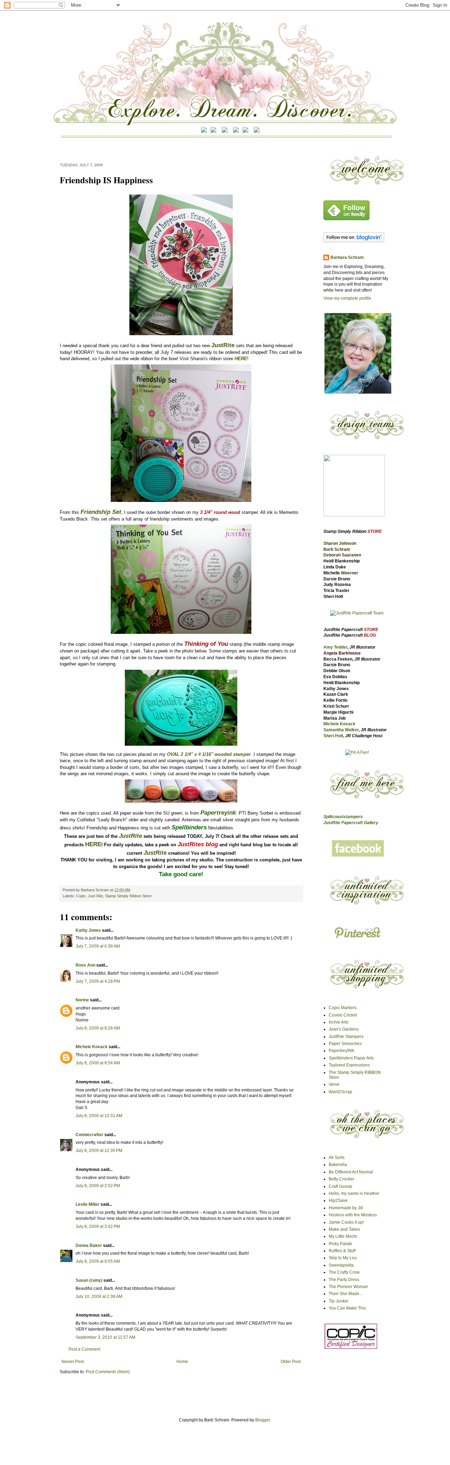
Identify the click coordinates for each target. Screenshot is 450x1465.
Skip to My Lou (343, 1257)
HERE (240, 358)
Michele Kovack (92, 1046)
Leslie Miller (87, 1204)
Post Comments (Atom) (108, 1371)
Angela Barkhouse (342, 653)
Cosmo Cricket (343, 1015)
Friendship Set (101, 511)
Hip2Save (338, 1200)
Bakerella (338, 1164)
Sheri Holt (333, 735)
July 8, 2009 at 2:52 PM (98, 1185)
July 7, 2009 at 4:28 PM (98, 981)
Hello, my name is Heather (354, 1193)
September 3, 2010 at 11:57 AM (105, 1337)
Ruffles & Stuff (342, 1250)
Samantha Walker (341, 729)
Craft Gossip (340, 1186)
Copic (81, 896)
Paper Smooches (345, 1043)
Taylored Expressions (349, 1065)
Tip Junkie (338, 1301)
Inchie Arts (338, 1022)
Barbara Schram (95, 890)
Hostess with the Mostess (353, 1214)
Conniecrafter (89, 1134)
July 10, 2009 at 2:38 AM (99, 1296)
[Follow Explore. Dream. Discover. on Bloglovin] (353, 240)
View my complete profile (347, 298)
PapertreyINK (341, 1050)
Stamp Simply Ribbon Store (128, 896)
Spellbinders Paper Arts (351, 1058)
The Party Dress (344, 1279)
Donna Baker (89, 1245)
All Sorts (337, 1157)
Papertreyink (218, 812)
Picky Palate (340, 1243)
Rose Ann (85, 965)
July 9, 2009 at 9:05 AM (98, 1261)
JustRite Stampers (346, 1036)
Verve (334, 1084)
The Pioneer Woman (348, 1286)
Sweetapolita (341, 1265)
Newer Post (73, 1361)
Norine (82, 1000)
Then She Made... (345, 1293)
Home (182, 1361)
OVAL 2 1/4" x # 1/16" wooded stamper (209, 754)
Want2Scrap (340, 1091)
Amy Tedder (335, 647)
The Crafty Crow (344, 1272)
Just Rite (95, 896)
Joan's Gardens (344, 1029)
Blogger (262, 1420)
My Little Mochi (343, 1236)
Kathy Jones (88, 930)
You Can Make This (347, 1308)
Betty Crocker (341, 1179)
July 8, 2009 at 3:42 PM (98, 1226)
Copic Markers (342, 1007)
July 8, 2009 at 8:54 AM (98, 1062)
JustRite (222, 345)
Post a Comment (84, 1349)
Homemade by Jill (346, 1207)
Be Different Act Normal (351, 1172)
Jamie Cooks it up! (346, 1222)
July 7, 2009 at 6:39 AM (98, 946)
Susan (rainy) (89, 1280)
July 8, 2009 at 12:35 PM (99, 1150)
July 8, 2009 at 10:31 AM (99, 1115)
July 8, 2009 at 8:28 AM (98, 1028)
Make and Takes (344, 1229)
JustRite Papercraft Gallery (350, 822)
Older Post (291, 1361)
